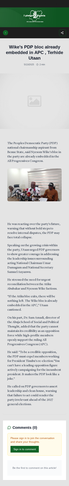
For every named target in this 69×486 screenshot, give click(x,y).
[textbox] (34, 274)
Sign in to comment (24, 449)
